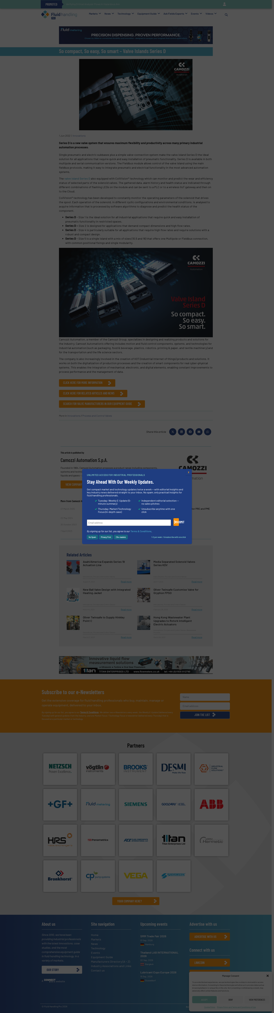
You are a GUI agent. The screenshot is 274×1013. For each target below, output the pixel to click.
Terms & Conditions (140, 531)
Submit (177, 522)
